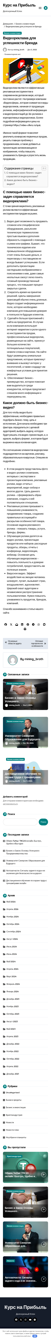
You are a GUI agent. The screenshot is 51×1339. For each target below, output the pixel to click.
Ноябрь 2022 (12, 1051)
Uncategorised (12, 1092)
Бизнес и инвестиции (12, 33)
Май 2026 (10, 901)
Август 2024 (12, 939)
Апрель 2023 (12, 1036)
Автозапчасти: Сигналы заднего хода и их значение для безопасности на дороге (25, 872)
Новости (10, 1122)
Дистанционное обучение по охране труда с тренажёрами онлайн (23, 777)
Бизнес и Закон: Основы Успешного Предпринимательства (22, 852)
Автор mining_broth (16, 50)
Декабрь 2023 (12, 999)
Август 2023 (12, 1021)
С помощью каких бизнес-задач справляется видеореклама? (23, 174)
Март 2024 (11, 976)
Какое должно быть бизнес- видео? (22, 182)
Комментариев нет (13, 54)
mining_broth (34, 659)
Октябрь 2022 (12, 1059)
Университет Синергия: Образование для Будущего (22, 737)
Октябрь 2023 (12, 1014)
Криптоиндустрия (14, 1115)
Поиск (11, 814)
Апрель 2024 (12, 969)
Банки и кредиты (13, 1100)
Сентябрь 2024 (13, 931)
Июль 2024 (11, 946)
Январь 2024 (12, 991)
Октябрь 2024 (12, 924)
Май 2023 (10, 1029)
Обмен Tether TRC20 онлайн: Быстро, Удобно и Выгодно (23, 842)
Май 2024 (11, 961)
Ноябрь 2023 (12, 1006)
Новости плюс (12, 1130)
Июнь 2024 (11, 954)
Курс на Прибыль (19, 4)
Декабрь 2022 (12, 1044)
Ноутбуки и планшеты (16, 1137)
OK (35, 1336)
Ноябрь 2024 (12, 916)
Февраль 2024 (13, 984)
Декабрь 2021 (12, 1074)
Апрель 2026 (12, 909)
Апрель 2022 (12, 1066)
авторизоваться (10, 804)
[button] (42, 168)
